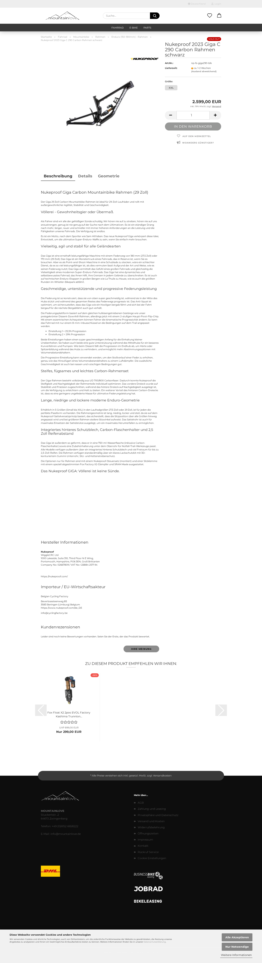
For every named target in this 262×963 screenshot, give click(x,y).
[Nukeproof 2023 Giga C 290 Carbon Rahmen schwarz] (100, 101)
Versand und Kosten (151, 821)
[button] (219, 16)
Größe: (169, 81)
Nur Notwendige (237, 946)
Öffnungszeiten (148, 833)
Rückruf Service (148, 852)
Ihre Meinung (141, 648)
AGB (141, 802)
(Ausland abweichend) (204, 71)
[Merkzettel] (209, 16)
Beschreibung (58, 176)
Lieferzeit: (171, 68)
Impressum (145, 839)
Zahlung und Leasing (152, 809)
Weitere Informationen (236, 955)
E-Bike (133, 27)
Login (217, 3)
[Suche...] (155, 15)
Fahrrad (117, 27)
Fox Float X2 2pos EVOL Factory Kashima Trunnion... (68, 714)
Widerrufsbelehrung (151, 827)
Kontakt (143, 845)
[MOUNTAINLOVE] (62, 16)
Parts (147, 27)
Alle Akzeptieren (237, 937)
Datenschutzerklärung (155, 942)
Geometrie (108, 176)
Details (85, 176)
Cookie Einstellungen (152, 858)
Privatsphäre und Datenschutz (158, 815)
